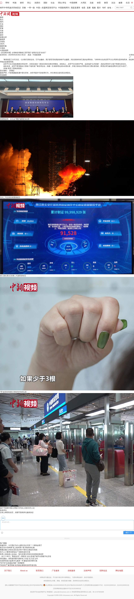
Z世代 (2, 44)
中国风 (2, 48)
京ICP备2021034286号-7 (75, 585)
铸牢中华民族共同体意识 (10, 8)
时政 (15, 3)
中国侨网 (73, 3)
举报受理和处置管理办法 (80, 592)
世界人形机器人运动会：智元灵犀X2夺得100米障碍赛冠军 (21, 554)
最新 (1, 17)
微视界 (2, 39)
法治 (113, 3)
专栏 (104, 8)
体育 (99, 3)
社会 (53, 3)
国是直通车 (75, 8)
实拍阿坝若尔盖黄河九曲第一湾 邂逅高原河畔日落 (18, 561)
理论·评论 (62, 3)
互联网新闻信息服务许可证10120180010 (67, 588)
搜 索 (132, 7)
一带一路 (31, 8)
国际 (45, 3)
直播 (89, 8)
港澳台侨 (3, 37)
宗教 (24, 8)
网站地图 (119, 571)
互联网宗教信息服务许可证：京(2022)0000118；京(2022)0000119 (107, 585)
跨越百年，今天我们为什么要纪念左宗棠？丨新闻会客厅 (21, 545)
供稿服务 (71, 571)
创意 (83, 8)
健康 (120, 3)
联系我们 (39, 571)
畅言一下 (129, 532)
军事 (1, 28)
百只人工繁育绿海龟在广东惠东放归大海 (15, 552)
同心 (29, 3)
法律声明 (87, 571)
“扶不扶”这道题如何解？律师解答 (12, 563)
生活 (128, 3)
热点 (1, 19)
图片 (99, 8)
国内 (1, 22)
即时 (7, 3)
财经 (22, 3)
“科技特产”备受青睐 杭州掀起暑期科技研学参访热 (18, 565)
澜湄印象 (3, 46)
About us (24, 571)
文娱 (91, 3)
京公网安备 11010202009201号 (55, 585)
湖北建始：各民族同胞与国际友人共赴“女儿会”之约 (19, 558)
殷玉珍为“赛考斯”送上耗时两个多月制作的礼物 (17, 547)
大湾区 (83, 3)
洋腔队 (2, 41)
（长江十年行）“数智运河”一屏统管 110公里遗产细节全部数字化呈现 (25, 556)
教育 (106, 3)
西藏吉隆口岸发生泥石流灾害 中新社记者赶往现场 (18, 550)
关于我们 (8, 571)
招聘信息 (103, 571)
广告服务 (55, 571)
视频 (94, 8)
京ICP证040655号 (36, 585)
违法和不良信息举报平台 (38, 592)
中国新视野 (4, 50)
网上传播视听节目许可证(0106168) (16, 585)
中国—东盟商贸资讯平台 (46, 8)
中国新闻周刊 (64, 8)
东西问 (37, 3)
